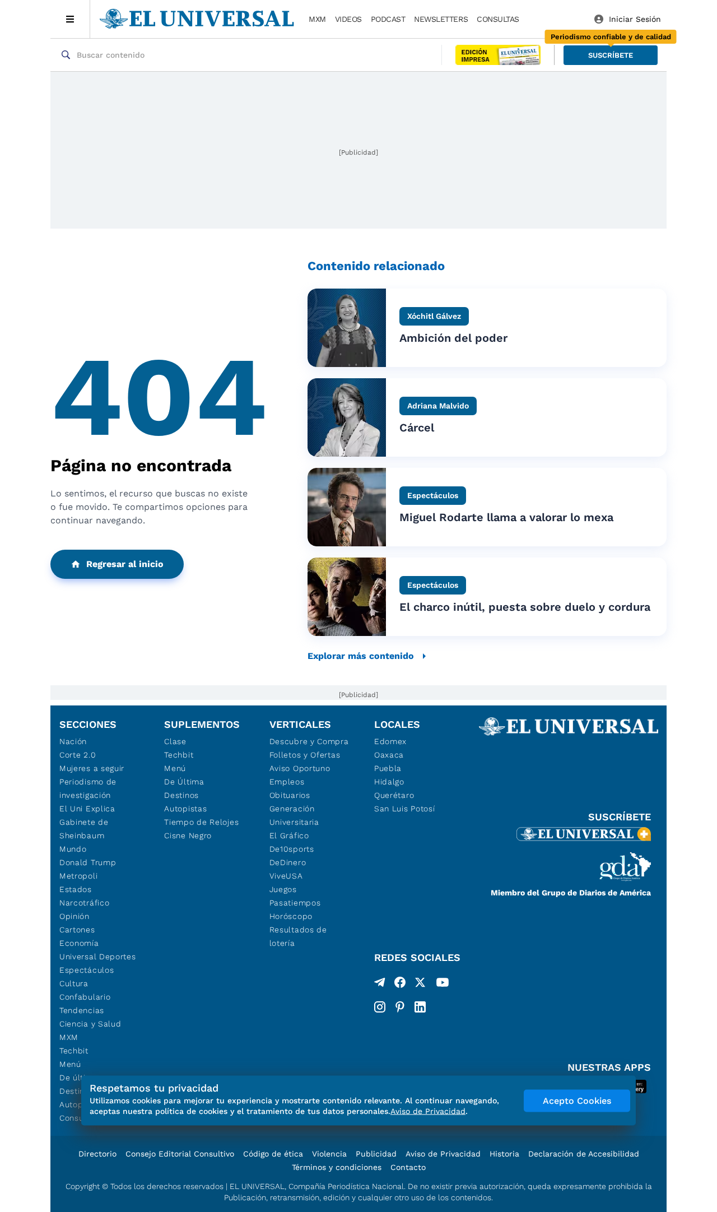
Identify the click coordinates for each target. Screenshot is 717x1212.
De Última (184, 781)
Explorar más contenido (361, 656)
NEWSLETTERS (441, 19)
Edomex (390, 741)
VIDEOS (348, 19)
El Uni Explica (87, 808)
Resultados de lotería (298, 936)
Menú (70, 1064)
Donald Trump (87, 862)
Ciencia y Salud (90, 1023)
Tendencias (81, 1010)
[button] (611, 55)
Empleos (287, 781)
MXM (317, 19)
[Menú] (70, 19)
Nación (73, 741)
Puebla (388, 768)
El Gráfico (289, 835)
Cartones (77, 929)
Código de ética (273, 1153)
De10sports (291, 848)
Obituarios (289, 795)
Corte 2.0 (77, 754)
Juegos (283, 889)
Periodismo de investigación (88, 788)
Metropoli (78, 875)
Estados (75, 889)
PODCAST (388, 19)
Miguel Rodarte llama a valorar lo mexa (506, 517)
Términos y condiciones (336, 1167)
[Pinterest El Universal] (400, 1007)
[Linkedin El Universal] (420, 1007)
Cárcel (416, 427)
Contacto (408, 1167)
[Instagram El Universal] (379, 1007)
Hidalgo (389, 781)
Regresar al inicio (125, 564)
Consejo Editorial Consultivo (179, 1153)
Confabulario (84, 996)
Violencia (329, 1153)
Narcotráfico (84, 902)
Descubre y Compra (309, 741)
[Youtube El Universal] (442, 984)
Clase (175, 741)
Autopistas (185, 808)
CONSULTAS (498, 19)
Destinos (181, 795)
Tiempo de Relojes (201, 822)
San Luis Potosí (404, 808)
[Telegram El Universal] (379, 984)
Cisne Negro (188, 835)
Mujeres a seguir (91, 768)
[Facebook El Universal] (400, 984)
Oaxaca (389, 754)
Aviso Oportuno (299, 768)
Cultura (74, 983)
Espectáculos (86, 969)
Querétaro (394, 795)
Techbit (74, 1050)
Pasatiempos (295, 902)
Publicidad (376, 1153)
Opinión (74, 916)
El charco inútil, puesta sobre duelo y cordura (524, 607)
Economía (79, 943)
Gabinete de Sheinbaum (84, 829)
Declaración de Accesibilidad (583, 1153)
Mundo (73, 848)
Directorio (97, 1153)
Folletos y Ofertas (305, 754)
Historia (504, 1153)
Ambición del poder (453, 338)
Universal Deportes (97, 956)
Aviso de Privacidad (443, 1153)
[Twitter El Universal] (420, 984)
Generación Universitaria (294, 815)
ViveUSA (286, 875)
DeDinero (287, 862)
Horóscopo (291, 916)
